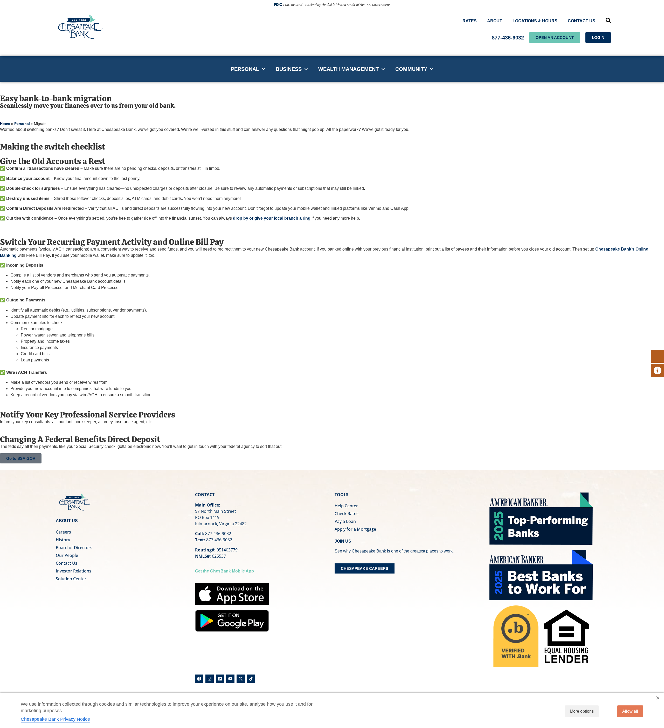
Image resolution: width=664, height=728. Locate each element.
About (494, 21)
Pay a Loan (345, 521)
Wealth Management (348, 69)
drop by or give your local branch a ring (271, 218)
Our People (67, 555)
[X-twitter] (241, 679)
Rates (469, 21)
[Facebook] (199, 679)
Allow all (630, 711)
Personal (245, 69)
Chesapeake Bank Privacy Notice (55, 719)
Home (5, 124)
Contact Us (581, 21)
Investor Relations (73, 571)
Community (411, 69)
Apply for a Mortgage (355, 529)
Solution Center (71, 579)
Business (289, 69)
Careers (63, 532)
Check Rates (346, 513)
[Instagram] (209, 679)
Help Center (346, 506)
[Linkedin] (220, 679)
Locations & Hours (535, 21)
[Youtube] (230, 679)
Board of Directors (74, 547)
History (63, 540)
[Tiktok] (251, 679)
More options (582, 711)
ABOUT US (67, 520)
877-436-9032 (508, 38)
